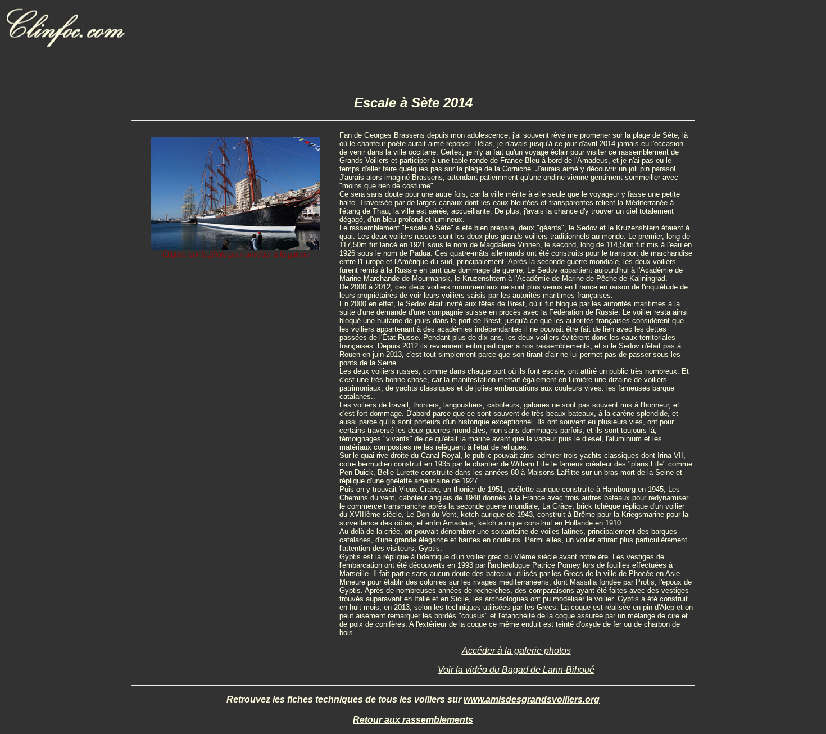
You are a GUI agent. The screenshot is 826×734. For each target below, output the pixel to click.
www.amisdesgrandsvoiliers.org (532, 699)
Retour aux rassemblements (413, 719)
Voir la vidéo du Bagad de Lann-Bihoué (516, 669)
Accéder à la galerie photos (516, 650)
